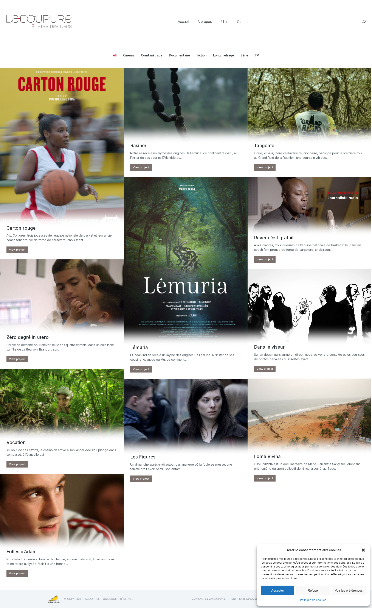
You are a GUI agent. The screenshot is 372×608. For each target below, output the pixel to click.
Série (244, 55)
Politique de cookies (313, 600)
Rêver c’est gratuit (274, 237)
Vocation (16, 442)
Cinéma (129, 55)
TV (257, 55)
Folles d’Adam (21, 551)
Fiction (202, 55)
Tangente (264, 145)
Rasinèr (138, 145)
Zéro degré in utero (27, 337)
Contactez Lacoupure (208, 598)
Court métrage (152, 55)
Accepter (277, 590)
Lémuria (139, 347)
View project (17, 249)
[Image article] (62, 150)
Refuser (313, 590)
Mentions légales (244, 598)
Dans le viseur (269, 347)
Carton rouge (21, 228)
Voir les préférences (349, 590)
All (115, 55)
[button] (363, 550)
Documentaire (179, 55)
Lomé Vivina (267, 456)
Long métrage (223, 55)
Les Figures (142, 457)
